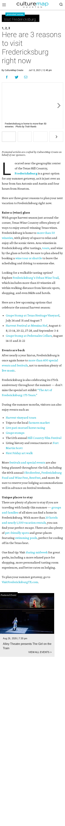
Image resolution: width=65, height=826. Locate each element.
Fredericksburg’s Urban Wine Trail (36, 277)
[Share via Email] (25, 77)
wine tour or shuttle (28, 258)
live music (8, 370)
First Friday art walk (19, 453)
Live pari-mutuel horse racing (25, 427)
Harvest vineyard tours (21, 417)
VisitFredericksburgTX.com (20, 582)
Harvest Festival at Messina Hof (26, 325)
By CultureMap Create (12, 70)
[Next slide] (58, 105)
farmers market (39, 422)
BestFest (35, 477)
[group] (9, 137)
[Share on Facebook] (7, 77)
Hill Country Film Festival (44, 438)
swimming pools (26, 538)
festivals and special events (27, 462)
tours (45, 248)
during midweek (37, 552)
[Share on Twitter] (17, 77)
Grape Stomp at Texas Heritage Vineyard (32, 315)
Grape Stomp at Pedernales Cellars (29, 335)
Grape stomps (15, 433)
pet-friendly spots (17, 533)
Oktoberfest (32, 472)
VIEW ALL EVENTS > (40, 652)
